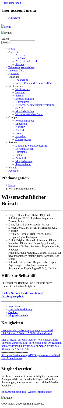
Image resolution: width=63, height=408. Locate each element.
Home (11, 185)
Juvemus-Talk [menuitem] (16, 70)
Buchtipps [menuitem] (21, 151)
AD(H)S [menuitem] (13, 51)
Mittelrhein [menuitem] (21, 123)
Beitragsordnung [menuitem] (24, 98)
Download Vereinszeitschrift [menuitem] (31, 145)
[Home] (6, 26)
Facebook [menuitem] (13, 170)
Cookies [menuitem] (13, 312)
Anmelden (14, 17)
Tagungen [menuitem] (13, 76)
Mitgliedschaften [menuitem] (24, 111)
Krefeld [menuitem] (19, 129)
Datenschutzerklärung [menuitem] (20, 309)
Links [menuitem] (18, 154)
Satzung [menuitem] (19, 95)
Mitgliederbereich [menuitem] (18, 315)
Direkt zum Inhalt (11, 2)
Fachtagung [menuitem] (21, 79)
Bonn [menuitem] (18, 133)
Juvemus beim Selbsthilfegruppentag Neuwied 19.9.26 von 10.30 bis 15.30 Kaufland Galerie (27, 332)
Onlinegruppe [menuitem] (23, 139)
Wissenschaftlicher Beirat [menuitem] (29, 114)
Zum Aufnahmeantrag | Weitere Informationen (26, 391)
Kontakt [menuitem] (12, 167)
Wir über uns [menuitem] (15, 86)
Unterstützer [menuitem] (22, 101)
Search (5, 38)
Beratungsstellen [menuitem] (24, 148)
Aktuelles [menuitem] (13, 73)
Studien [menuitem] (19, 64)
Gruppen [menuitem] (13, 117)
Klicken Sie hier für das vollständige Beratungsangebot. (22, 295)
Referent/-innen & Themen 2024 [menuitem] (33, 83)
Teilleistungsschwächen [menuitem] (21, 67)
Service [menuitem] (12, 142)
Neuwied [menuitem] (20, 136)
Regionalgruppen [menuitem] (24, 120)
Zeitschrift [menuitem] (21, 158)
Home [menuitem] (11, 48)
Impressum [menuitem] (14, 306)
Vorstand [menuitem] (20, 92)
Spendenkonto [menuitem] (23, 164)
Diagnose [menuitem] (20, 57)
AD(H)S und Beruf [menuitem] (26, 61)
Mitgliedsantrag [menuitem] (24, 161)
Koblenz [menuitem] (20, 126)
